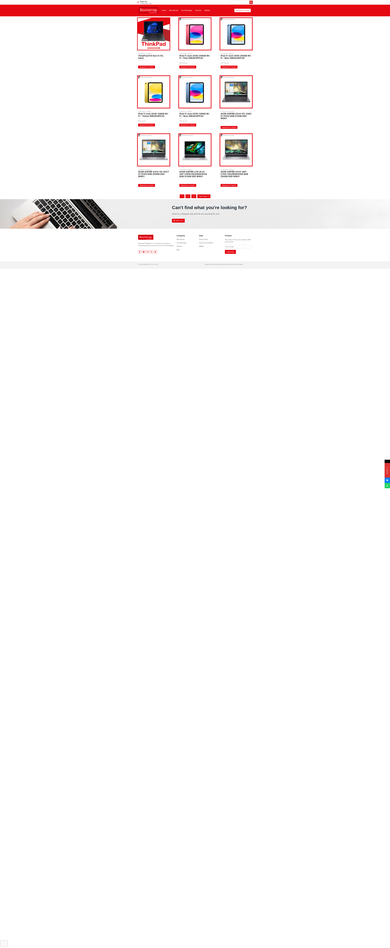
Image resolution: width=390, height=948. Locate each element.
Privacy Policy (203, 239)
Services (198, 10)
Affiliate (207, 10)
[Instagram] (147, 251)
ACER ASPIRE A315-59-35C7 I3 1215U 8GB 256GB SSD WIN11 (153, 174)
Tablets (189, 53)
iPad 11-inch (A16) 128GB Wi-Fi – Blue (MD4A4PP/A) (194, 115)
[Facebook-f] (139, 251)
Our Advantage (186, 10)
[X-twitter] (151, 251)
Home (164, 10)
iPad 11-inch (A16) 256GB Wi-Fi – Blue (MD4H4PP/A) (236, 57)
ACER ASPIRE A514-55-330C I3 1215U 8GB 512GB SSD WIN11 (236, 116)
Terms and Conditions (206, 243)
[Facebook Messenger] (387, 480)
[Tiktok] (155, 251)
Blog (178, 249)
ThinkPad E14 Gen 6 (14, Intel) (150, 57)
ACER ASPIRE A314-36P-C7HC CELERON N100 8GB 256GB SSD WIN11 (234, 174)
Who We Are (173, 10)
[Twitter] (143, 251)
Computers (142, 53)
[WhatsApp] (387, 485)
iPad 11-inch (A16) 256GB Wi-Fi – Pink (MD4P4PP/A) (194, 57)
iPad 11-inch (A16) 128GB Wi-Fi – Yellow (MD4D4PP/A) (153, 115)
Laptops (149, 53)
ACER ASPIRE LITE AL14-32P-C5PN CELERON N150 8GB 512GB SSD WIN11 (193, 174)
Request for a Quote (146, 67)
